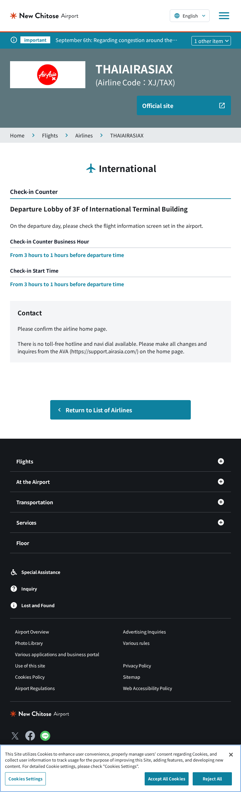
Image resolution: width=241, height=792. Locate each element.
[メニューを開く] (224, 16)
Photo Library (29, 643)
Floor (22, 543)
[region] (120, 768)
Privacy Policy (137, 665)
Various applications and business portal (57, 654)
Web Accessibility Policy (147, 688)
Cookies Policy (30, 677)
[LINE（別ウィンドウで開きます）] (45, 738)
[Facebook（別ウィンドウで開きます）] (30, 736)
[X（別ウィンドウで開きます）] (15, 736)
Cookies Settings (25, 779)
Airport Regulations (35, 688)
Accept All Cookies (166, 779)
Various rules (136, 643)
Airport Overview (32, 632)
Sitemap (131, 677)
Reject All (212, 779)
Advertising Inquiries (144, 632)
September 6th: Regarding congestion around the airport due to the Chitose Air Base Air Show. (114, 40)
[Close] (231, 755)
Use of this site (30, 665)
